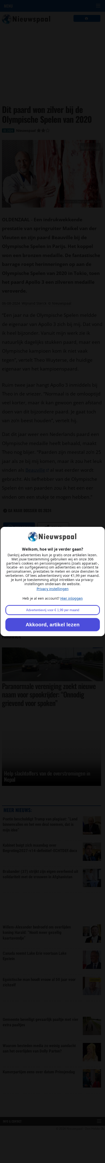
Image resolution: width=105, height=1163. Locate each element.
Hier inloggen (71, 598)
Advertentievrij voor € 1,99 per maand (52, 610)
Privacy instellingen (53, 588)
